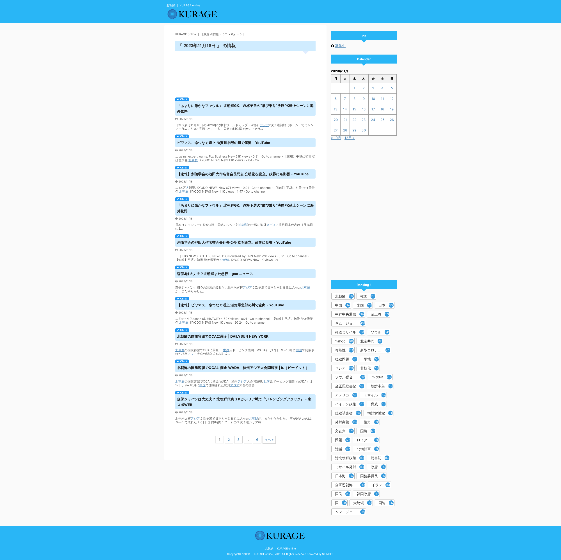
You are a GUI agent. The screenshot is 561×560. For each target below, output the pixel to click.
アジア (264, 125)
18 (382, 109)
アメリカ (346, 395)
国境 (367, 431)
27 (336, 130)
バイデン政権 (349, 404)
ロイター (368, 440)
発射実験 (346, 422)
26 (392, 120)
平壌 (371, 359)
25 (382, 120)
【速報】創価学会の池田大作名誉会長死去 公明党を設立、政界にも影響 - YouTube (243, 174)
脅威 (378, 404)
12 (392, 99)
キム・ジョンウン (350, 323)
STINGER (328, 554)
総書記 (380, 458)
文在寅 (344, 431)
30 (364, 130)
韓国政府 (368, 494)
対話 (342, 449)
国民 (342, 494)
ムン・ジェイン (350, 512)
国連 (386, 503)
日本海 (344, 476)
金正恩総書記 (349, 386)
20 (336, 120)
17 (373, 109)
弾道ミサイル (349, 332)
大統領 (362, 503)
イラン (381, 485)
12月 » (349, 138)
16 (364, 109)
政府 (378, 467)
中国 (299, 350)
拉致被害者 (348, 413)
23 (364, 120)
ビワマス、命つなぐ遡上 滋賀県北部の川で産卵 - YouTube (223, 142)
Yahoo (344, 341)
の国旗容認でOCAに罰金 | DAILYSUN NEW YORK (222, 336)
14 (345, 109)
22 (354, 120)
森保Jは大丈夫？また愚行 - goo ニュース (215, 273)
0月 (233, 34)
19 (392, 109)
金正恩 (380, 314)
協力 (371, 422)
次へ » (269, 440)
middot (382, 377)
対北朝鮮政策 (349, 458)
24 (373, 120)
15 (354, 109)
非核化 (369, 368)
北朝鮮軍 (368, 449)
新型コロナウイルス (375, 350)
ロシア (344, 368)
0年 (225, 34)
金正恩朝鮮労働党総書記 (350, 485)
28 (345, 130)
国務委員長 (373, 476)
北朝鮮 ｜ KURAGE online (280, 548)
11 (382, 99)
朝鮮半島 (382, 386)
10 (373, 99)
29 (354, 130)
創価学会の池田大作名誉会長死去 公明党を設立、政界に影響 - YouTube (234, 242)
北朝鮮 (193, 160)
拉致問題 (346, 359)
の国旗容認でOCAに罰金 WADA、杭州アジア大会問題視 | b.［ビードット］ (243, 367)
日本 (386, 305)
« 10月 (336, 138)
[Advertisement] (245, 72)
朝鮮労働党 (380, 413)
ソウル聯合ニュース (350, 377)
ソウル (380, 332)
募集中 (340, 46)
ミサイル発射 (349, 467)
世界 (226, 350)
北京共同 (371, 341)
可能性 (344, 350)
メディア (272, 225)
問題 (342, 440)
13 (335, 109)
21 (345, 120)
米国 (364, 305)
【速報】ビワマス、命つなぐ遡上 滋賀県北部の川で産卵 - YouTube (230, 305)
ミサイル (375, 395)
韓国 (368, 296)
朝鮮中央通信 (349, 314)
